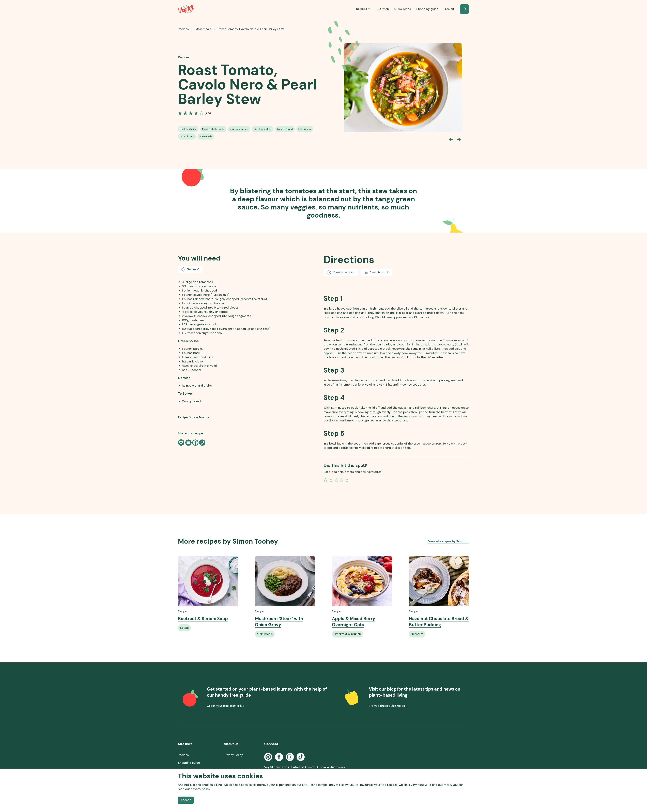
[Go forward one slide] (459, 139)
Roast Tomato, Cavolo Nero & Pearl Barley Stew (251, 29)
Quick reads (402, 9)
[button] (464, 9)
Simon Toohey (199, 417)
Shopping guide (427, 9)
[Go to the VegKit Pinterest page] (268, 757)
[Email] (188, 442)
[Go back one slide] (451, 139)
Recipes (361, 9)
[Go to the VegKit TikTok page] (301, 757)
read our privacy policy (194, 789)
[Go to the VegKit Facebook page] (279, 757)
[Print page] (181, 442)
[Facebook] (195, 442)
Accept (186, 800)
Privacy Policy (233, 755)
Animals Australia (317, 767)
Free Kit (449, 9)
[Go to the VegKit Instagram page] (290, 757)
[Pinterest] (202, 442)
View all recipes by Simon (448, 541)
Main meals (203, 29)
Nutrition (382, 9)
